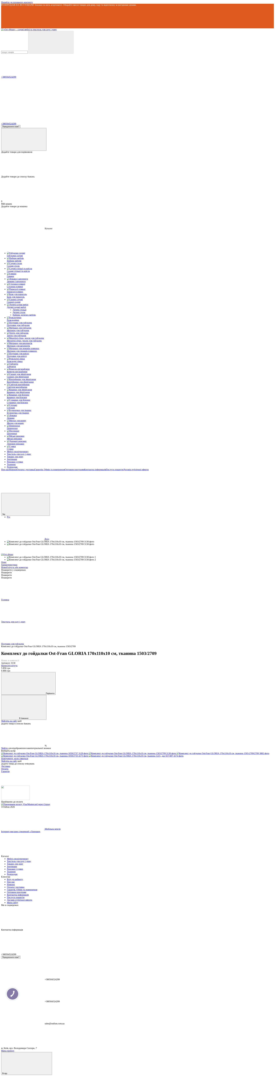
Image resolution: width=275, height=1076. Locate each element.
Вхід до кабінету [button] (15, 879)
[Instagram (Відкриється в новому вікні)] (22, 491)
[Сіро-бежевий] (133, 753)
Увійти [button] (4, 748)
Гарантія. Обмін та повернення (49, 469)
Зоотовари (12, 459)
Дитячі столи (19, 312)
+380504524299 (8, 77)
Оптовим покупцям (74, 469)
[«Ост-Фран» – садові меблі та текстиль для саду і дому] (15, 799)
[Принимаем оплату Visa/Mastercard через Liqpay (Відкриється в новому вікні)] (25, 804)
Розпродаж (12, 467)
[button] (137, 17)
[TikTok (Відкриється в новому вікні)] (65, 491)
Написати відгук (9, 665)
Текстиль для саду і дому (19, 454)
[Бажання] (137, 164)
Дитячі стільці (19, 310)
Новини (13, 469)
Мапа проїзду (7, 1051)
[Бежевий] (45, 753)
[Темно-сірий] (136, 756)
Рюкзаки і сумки (15, 462)
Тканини (11, 464)
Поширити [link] (6, 572)
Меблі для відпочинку (18, 451)
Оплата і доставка (25, 469)
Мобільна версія (52, 829)
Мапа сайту (12, 902)
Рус (8, 517)
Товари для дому (15, 456)
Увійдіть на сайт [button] (9, 721)
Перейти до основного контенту (17, 2)
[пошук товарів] (50, 42)
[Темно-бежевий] (45, 756)
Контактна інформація (95, 469)
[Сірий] (223, 753)
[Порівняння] (23, 139)
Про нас (5, 469)
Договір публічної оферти (136, 469)
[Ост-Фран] (7, 554)
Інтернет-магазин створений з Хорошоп (20, 831)
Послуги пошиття (114, 469)
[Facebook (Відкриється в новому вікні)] (108, 491)
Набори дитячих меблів (24, 315)
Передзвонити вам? (10, 126)
